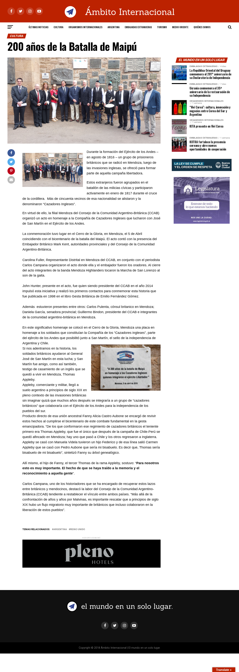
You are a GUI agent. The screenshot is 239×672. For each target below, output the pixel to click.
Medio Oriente (180, 27)
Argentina (114, 27)
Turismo (162, 27)
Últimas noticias (38, 27)
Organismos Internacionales (85, 27)
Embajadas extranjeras (138, 27)
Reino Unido (77, 529)
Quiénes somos (202, 27)
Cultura (58, 27)
